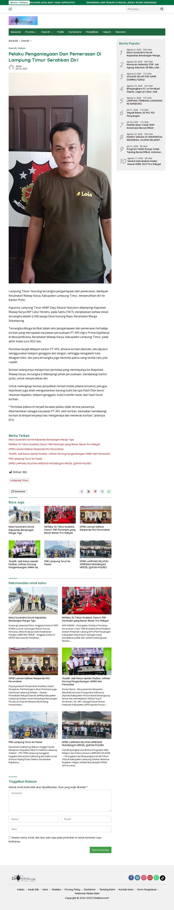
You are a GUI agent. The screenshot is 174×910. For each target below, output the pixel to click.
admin (19, 66)
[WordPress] (137, 878)
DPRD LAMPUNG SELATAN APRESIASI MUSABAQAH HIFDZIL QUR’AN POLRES (50, 463)
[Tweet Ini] (88, 491)
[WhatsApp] (156, 878)
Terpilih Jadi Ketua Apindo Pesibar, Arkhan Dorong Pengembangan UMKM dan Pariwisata (59, 453)
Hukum (107, 32)
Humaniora (75, 32)
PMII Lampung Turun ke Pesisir (25, 458)
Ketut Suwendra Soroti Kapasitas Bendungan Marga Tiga (41, 439)
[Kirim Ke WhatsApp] (108, 491)
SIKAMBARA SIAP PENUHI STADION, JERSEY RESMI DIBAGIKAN (98, 2)
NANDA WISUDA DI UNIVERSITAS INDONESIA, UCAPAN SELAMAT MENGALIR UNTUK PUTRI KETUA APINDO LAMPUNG (144, 138)
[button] (162, 9)
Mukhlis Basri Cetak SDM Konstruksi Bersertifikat (140, 126)
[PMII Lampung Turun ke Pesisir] (60, 549)
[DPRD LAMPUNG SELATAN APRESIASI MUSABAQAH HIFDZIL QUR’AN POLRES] (95, 549)
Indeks (20, 889)
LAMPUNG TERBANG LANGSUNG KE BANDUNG (144, 102)
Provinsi (29, 32)
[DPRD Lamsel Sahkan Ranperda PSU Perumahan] (95, 515)
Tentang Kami (107, 889)
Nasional (16, 32)
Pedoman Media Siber (87, 893)
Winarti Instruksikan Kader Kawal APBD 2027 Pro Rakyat (144, 163)
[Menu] (11, 9)
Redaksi (56, 889)
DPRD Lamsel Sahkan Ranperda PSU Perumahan (36, 449)
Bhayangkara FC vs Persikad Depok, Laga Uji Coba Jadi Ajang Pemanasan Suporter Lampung (143, 90)
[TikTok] (162, 878)
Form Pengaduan (147, 889)
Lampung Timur (19, 480)
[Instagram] (143, 878)
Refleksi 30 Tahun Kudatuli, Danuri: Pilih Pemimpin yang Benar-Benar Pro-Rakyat (54, 444)
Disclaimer (90, 889)
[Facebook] (131, 878)
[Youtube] (150, 878)
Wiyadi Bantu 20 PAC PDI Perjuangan (140, 114)
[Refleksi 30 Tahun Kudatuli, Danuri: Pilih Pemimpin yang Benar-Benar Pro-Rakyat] (60, 515)
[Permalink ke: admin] (11, 67)
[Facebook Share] (81, 491)
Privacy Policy (72, 889)
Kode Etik (33, 889)
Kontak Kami (126, 889)
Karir (45, 889)
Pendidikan (92, 32)
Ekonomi (121, 32)
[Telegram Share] (102, 491)
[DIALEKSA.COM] (23, 20)
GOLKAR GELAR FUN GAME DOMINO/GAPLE (141, 78)
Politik (60, 32)
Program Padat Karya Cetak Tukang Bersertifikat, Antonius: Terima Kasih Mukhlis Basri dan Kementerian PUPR (144, 151)
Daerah (45, 32)
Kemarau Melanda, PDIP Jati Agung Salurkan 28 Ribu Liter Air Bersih (143, 66)
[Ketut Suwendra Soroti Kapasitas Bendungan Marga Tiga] (24, 515)
